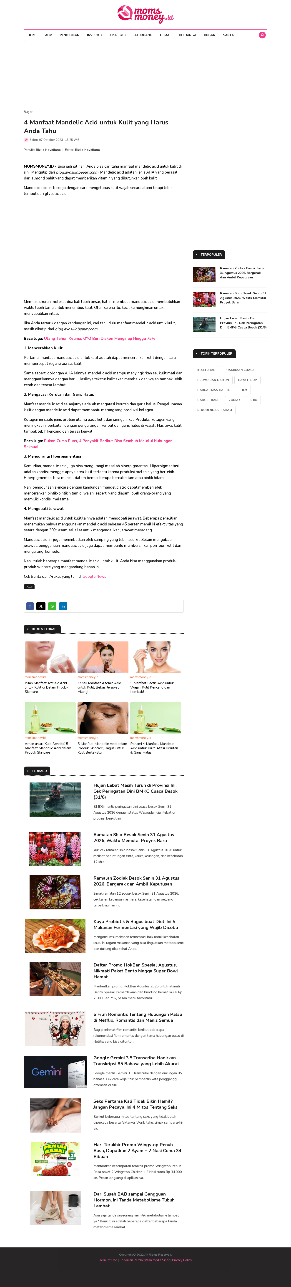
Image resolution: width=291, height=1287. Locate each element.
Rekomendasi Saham (214, 410)
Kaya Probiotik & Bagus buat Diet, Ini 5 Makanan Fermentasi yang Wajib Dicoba (135, 925)
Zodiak (235, 400)
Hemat (165, 35)
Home (32, 35)
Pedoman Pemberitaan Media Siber (145, 1260)
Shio (253, 400)
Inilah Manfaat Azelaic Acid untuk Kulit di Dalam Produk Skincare (46, 687)
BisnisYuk (118, 35)
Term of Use (108, 1260)
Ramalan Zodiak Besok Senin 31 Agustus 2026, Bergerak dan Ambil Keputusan (136, 881)
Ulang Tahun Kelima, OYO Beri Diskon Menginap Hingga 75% (100, 338)
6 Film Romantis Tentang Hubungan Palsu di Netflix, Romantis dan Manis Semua (137, 1017)
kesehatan (206, 370)
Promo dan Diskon (213, 380)
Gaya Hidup (247, 380)
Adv (48, 35)
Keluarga (187, 35)
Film (244, 390)
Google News (94, 576)
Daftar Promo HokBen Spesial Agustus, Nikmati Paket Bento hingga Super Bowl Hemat (135, 971)
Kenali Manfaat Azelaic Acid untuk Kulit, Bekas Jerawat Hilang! (99, 687)
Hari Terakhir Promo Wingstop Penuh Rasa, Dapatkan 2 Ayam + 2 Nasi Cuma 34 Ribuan (137, 1151)
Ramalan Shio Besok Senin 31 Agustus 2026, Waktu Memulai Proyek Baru (133, 838)
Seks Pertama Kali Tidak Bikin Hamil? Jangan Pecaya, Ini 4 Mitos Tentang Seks (135, 1104)
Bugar (209, 35)
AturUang (143, 35)
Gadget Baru (208, 400)
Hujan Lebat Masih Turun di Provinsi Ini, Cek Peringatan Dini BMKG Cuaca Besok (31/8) (135, 791)
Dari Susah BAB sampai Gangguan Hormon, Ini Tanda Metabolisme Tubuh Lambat (134, 1200)
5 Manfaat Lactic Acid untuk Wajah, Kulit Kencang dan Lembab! (152, 687)
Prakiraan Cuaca (240, 370)
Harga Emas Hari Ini (214, 390)
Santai (229, 35)
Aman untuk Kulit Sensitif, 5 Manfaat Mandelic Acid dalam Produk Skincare (48, 748)
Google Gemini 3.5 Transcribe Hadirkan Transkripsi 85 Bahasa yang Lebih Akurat (136, 1061)
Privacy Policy (182, 1260)
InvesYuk (95, 35)
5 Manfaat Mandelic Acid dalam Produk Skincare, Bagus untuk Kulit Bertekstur (102, 748)
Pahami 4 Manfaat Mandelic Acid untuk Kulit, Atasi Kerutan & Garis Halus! (154, 748)
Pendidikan (69, 35)
